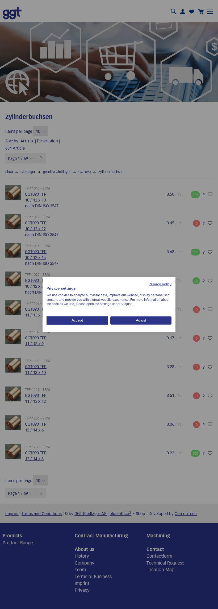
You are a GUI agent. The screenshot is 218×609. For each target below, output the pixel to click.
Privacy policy (160, 284)
